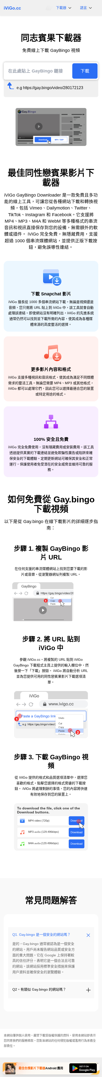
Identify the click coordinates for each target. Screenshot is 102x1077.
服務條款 (27, 1040)
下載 (84, 71)
